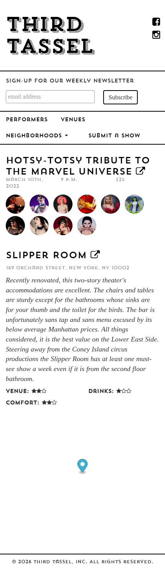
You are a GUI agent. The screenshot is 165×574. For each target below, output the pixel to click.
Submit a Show (114, 136)
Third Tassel (50, 37)
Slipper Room (46, 256)
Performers (27, 120)
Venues (73, 120)
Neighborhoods (35, 136)
